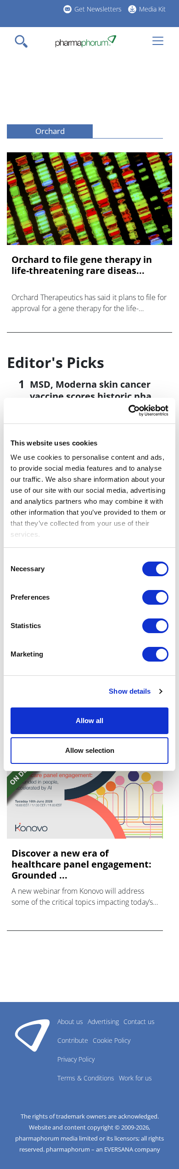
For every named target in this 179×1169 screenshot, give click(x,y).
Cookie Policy (111, 1040)
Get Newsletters (98, 9)
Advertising (103, 1021)
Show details (130, 691)
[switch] (155, 597)
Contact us (139, 1021)
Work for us (135, 1078)
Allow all (89, 720)
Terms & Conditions (85, 1078)
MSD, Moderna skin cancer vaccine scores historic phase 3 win (96, 396)
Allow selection (89, 750)
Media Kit (152, 9)
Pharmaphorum (32, 1035)
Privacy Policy (76, 1059)
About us (70, 1021)
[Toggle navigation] (24, 41)
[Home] (85, 41)
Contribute (72, 1040)
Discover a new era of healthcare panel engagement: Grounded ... (81, 864)
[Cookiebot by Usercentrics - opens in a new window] (128, 411)
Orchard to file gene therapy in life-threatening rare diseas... (81, 265)
